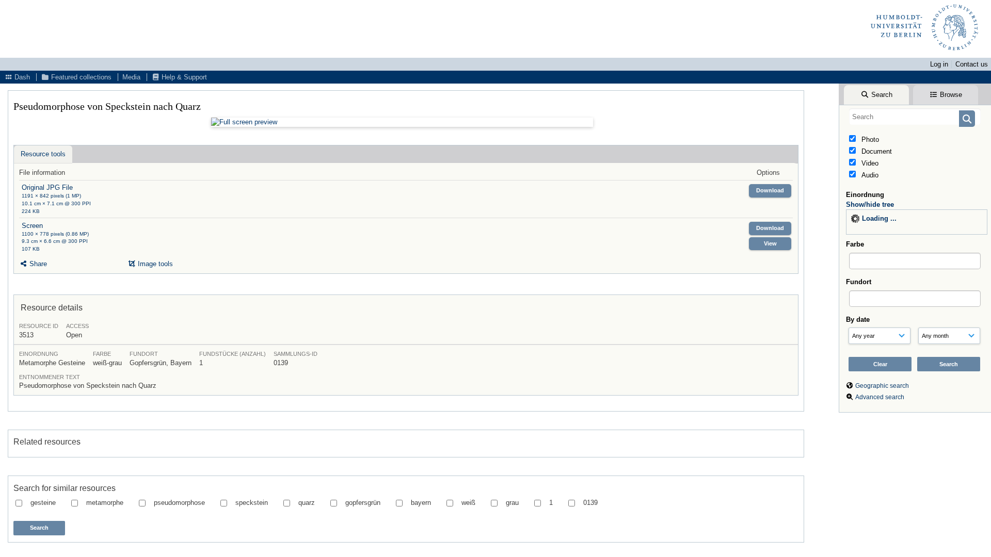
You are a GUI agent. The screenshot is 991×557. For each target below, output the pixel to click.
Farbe (855, 244)
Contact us (971, 64)
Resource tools (43, 154)
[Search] (967, 118)
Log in (939, 64)
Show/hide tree (870, 204)
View (770, 243)
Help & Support (183, 77)
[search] (915, 116)
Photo (869, 139)
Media (131, 77)
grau (512, 502)
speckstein (251, 502)
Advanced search (879, 397)
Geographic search (882, 385)
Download (770, 190)
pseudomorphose (179, 502)
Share (37, 264)
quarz (306, 502)
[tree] (916, 222)
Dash (21, 77)
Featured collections (80, 77)
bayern (421, 502)
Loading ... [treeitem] (879, 218)
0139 (590, 502)
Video (868, 163)
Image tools (154, 264)
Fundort (858, 282)
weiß (468, 502)
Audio (868, 175)
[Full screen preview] (402, 122)
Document (875, 151)
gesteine (43, 502)
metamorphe (104, 502)
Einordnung (865, 195)
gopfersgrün (362, 502)
